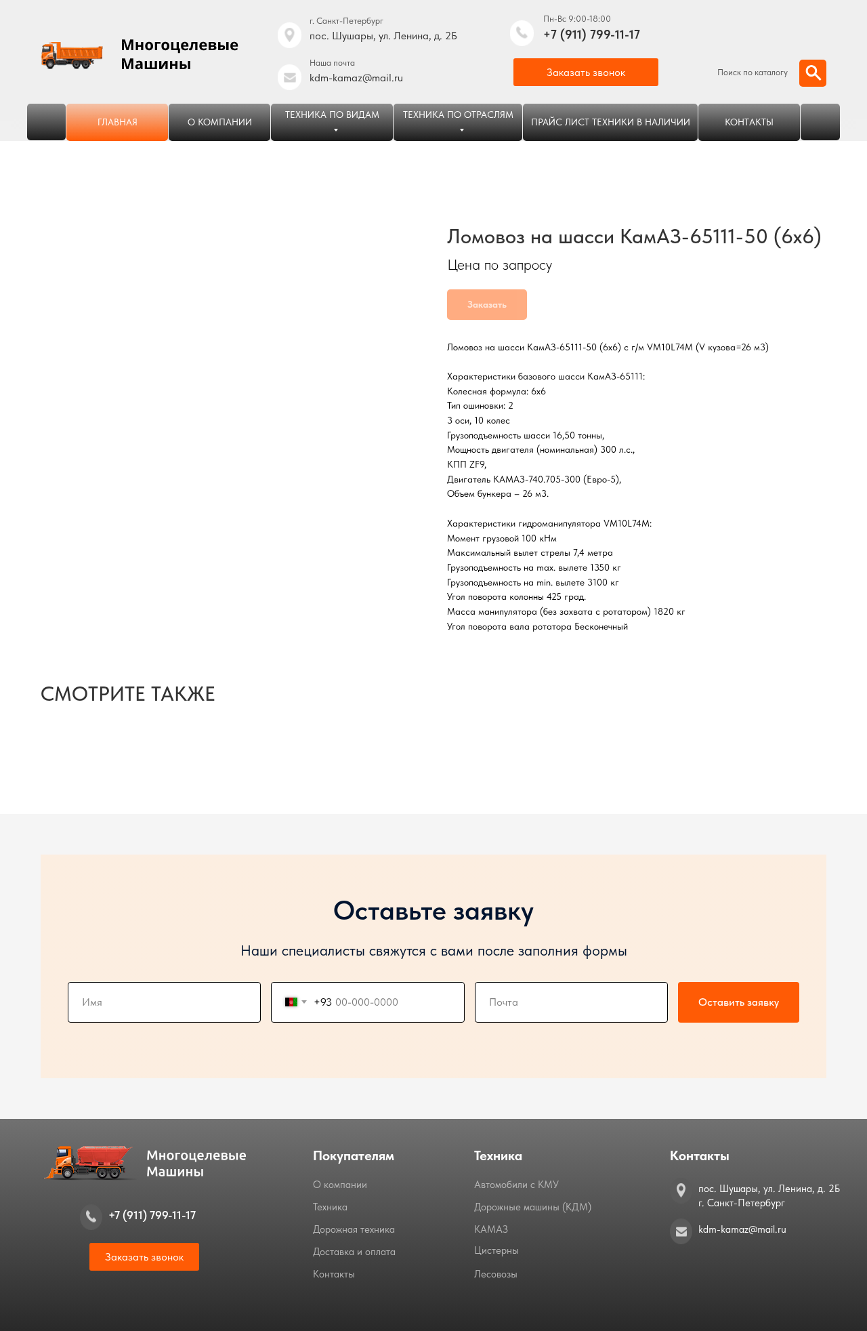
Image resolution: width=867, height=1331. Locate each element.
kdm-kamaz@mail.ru (356, 77)
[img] (522, 33)
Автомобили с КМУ (516, 1185)
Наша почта (332, 63)
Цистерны (496, 1250)
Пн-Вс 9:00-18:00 (577, 19)
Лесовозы (495, 1274)
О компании (340, 1185)
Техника (330, 1207)
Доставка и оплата (354, 1252)
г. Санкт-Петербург (346, 21)
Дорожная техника (354, 1229)
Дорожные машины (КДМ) (532, 1207)
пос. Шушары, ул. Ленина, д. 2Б (383, 35)
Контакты (334, 1274)
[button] (585, 72)
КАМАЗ (491, 1229)
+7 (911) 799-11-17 (591, 34)
